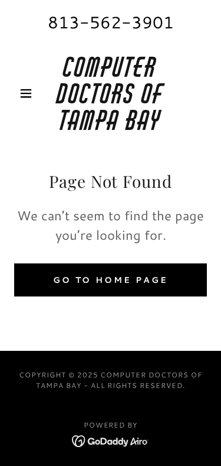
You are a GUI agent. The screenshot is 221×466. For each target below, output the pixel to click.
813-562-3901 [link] (111, 22)
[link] (110, 93)
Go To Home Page (111, 280)
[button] (28, 93)
